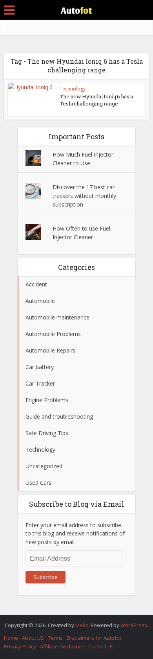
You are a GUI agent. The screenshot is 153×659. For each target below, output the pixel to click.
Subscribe (45, 577)
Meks (81, 625)
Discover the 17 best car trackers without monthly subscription (84, 195)
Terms (55, 637)
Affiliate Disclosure (62, 646)
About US (33, 637)
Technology (73, 88)
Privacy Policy (20, 646)
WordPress (133, 625)
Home (11, 637)
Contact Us (101, 646)
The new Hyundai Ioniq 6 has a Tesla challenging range (96, 100)
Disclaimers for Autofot (94, 637)
